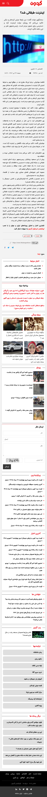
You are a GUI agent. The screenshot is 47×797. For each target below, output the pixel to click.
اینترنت (37, 236)
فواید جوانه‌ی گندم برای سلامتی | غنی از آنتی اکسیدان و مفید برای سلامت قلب (24, 724)
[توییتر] (23, 790)
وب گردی (15, 778)
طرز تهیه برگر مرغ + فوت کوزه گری (31, 762)
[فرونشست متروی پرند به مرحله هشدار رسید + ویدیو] (38, 389)
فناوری (33, 69)
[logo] (35, 3)
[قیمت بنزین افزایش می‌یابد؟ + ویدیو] (38, 401)
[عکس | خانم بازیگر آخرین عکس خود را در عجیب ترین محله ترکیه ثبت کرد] (34, 347)
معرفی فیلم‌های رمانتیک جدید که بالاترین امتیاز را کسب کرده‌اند (14, 335)
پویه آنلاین (38, 705)
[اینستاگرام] (27, 790)
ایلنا (39, 254)
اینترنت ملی (27, 236)
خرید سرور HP (37, 672)
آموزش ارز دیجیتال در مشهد (33, 679)
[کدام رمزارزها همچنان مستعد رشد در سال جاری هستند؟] (38, 634)
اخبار (30, 774)
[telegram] (13, 247)
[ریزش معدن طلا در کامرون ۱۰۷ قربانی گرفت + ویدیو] (38, 414)
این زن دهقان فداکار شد (34, 732)
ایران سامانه (18, 793)
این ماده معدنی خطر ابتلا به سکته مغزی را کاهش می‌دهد (23, 755)
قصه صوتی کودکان (36, 685)
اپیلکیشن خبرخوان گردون (36, 229)
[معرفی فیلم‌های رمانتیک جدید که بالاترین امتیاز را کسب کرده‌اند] (13, 324)
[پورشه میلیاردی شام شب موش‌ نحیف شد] (13, 347)
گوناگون (22, 778)
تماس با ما (32, 783)
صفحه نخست (37, 774)
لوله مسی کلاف (37, 665)
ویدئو (7, 774)
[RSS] (20, 790)
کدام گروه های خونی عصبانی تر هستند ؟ (29, 749)
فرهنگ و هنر (30, 778)
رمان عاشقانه (37, 652)
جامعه (18, 774)
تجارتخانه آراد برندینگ (35, 699)
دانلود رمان (38, 659)
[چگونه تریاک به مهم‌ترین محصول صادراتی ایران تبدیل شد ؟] (34, 324)
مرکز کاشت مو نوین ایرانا (34, 692)
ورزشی (12, 774)
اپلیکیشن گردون (16, 783)
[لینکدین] (16, 790)
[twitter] (8, 247)
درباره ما (25, 783)
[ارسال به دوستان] (30, 73)
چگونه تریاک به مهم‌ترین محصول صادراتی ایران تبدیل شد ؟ (34, 335)
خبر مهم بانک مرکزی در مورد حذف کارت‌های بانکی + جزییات (25, 740)
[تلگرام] (31, 790)
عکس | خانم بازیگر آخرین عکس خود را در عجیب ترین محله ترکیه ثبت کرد (34, 359)
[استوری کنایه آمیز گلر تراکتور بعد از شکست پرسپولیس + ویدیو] (38, 376)
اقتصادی (40, 69)
